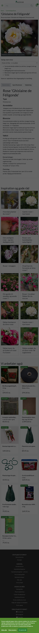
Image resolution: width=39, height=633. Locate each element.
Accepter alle (22, 630)
